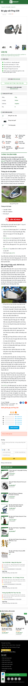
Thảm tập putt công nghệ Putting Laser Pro (18, 471)
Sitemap (4, 670)
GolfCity (5, 385)
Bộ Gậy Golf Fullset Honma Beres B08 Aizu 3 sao (17, 540)
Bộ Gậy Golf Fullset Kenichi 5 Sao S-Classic (17, 517)
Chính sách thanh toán (7, 662)
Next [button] (26, 622)
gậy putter (12, 253)
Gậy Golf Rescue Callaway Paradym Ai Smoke (15, 494)
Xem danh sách (14, 88)
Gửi (14, 458)
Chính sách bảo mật (6, 666)
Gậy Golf (13, 7)
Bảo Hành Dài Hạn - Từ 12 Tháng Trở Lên (13, 577)
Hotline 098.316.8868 (14, 674)
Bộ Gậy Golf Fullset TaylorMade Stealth (17, 528)
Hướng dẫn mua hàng (7, 668)
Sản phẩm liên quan (8, 611)
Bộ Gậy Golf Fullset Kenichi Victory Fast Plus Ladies (16, 505)
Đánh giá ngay (14, 427)
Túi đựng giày (11, 125)
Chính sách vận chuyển (7, 664)
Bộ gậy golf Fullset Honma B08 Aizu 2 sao (17, 551)
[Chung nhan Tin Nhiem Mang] (8, 651)
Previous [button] (1, 622)
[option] (14, 30)
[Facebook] (21, 403)
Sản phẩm (8, 7)
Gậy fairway (6, 238)
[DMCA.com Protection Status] (6, 650)
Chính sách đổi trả (6, 660)
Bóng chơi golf (12, 120)
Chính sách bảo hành (7, 658)
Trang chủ (3, 7)
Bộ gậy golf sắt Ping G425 (6, 629)
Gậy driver (5, 229)
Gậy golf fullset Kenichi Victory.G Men (17, 482)
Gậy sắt (5, 248)
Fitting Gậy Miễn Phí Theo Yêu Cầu (11, 592)
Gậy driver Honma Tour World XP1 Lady (20, 629)
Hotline (14, 79)
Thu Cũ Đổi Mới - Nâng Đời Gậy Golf (11, 562)
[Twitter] (23, 403)
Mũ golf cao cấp (12, 115)
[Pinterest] (26, 403)
